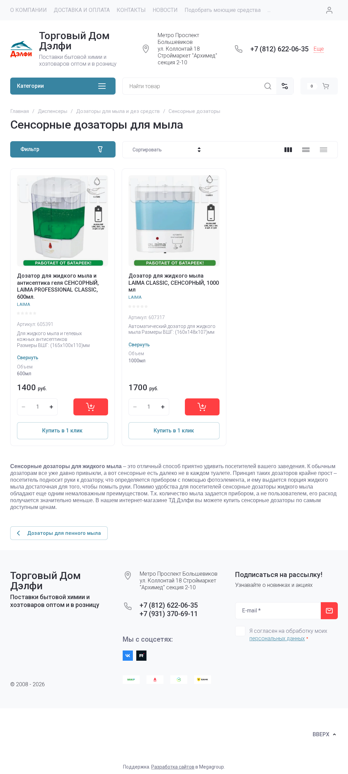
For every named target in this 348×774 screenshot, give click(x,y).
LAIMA (23, 304)
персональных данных (277, 638)
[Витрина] (288, 150)
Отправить (329, 610)
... (269, 10)
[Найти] (267, 86)
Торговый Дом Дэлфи (74, 41)
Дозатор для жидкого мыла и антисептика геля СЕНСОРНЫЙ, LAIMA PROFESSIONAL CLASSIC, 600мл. (58, 286)
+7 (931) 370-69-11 (169, 614)
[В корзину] (90, 406)
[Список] (306, 150)
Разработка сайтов (172, 767)
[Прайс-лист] (323, 150)
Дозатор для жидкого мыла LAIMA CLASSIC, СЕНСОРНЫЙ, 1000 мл (173, 283)
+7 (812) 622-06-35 (279, 49)
